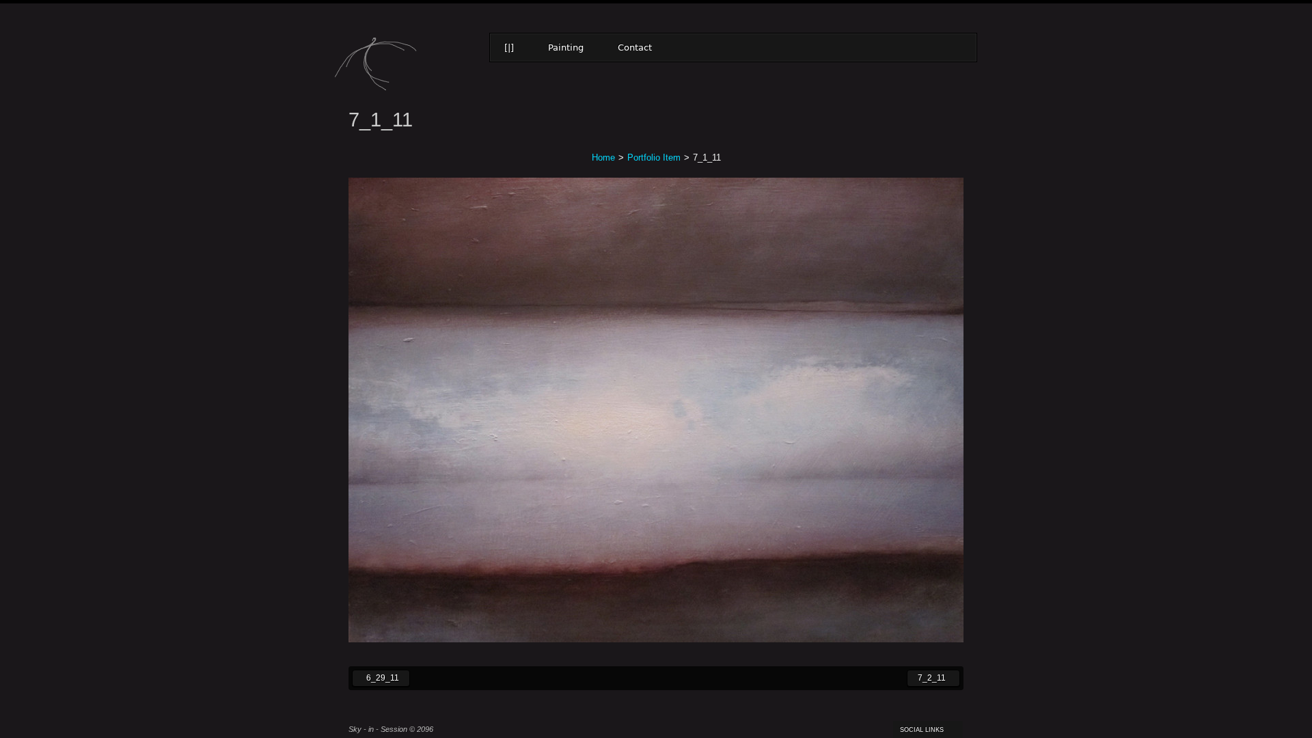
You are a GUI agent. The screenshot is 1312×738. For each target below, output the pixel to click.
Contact (635, 47)
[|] (509, 47)
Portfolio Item (654, 157)
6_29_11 (375, 677)
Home (603, 157)
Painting (566, 47)
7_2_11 (926, 677)
